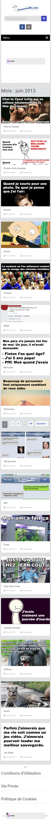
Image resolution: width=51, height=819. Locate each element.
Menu (6, 37)
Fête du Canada (11, 126)
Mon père (8, 367)
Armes (7, 251)
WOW (6, 326)
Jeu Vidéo (8, 752)
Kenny (7, 711)
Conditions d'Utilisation (21, 773)
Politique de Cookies (18, 799)
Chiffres (8, 669)
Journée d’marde (12, 627)
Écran (6, 544)
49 (30, 423)
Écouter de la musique (15, 168)
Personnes (9, 409)
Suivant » (41, 423)
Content (8, 293)
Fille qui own (10, 461)
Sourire (7, 209)
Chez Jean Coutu (12, 586)
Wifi (5, 503)
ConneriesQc (27, 131)
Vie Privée (9, 786)
